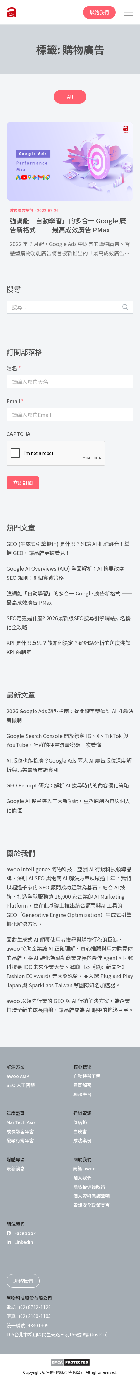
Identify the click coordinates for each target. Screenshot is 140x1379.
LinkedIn (23, 1242)
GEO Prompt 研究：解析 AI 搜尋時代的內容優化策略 (68, 785)
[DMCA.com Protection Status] (70, 1362)
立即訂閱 (23, 482)
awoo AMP (18, 1076)
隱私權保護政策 (89, 1186)
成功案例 (82, 1140)
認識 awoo (84, 1168)
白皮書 (80, 1131)
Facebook (25, 1233)
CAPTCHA (18, 434)
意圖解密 (82, 1085)
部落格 (80, 1122)
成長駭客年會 (20, 1131)
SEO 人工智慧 (21, 1085)
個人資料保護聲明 (91, 1196)
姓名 (14, 368)
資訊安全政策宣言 (91, 1205)
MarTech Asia (21, 1122)
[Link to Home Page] (11, 12)
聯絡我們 (99, 12)
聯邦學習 (82, 1094)
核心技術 (82, 1067)
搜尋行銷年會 (20, 1140)
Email (15, 401)
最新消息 (16, 1168)
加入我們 (82, 1177)
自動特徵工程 (87, 1076)
